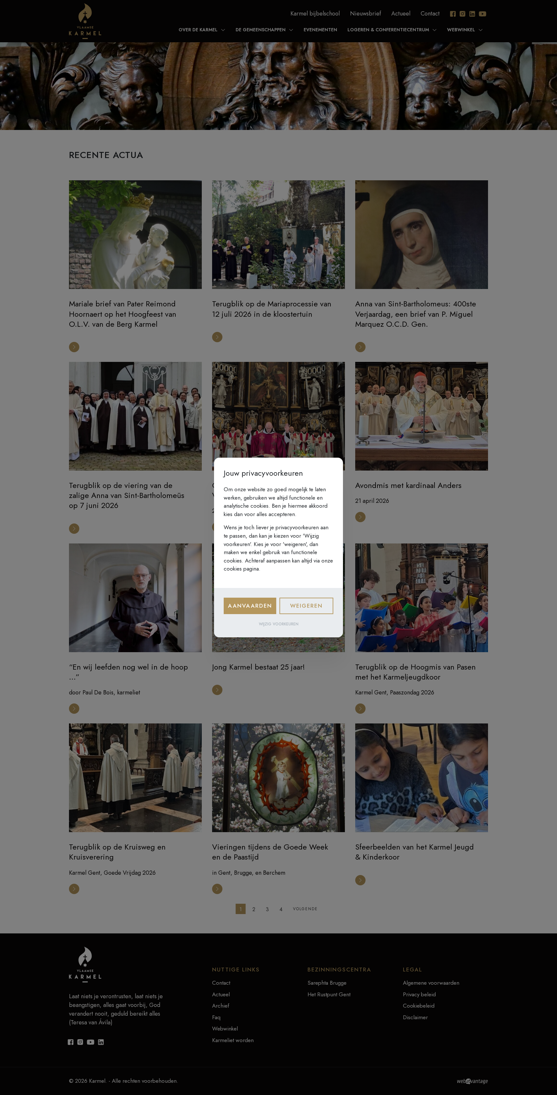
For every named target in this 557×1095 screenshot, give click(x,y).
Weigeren (306, 606)
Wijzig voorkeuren (278, 624)
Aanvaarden (250, 606)
